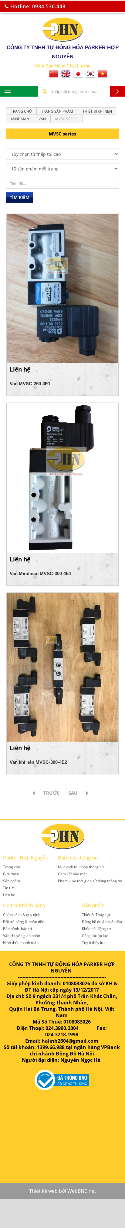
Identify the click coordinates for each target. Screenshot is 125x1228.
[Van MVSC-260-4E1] (62, 288)
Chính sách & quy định (21, 915)
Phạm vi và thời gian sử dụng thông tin (90, 881)
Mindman (20, 119)
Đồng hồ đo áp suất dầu (102, 922)
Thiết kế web (43, 1191)
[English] (65, 76)
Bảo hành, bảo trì (17, 929)
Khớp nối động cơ (96, 929)
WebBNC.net (81, 1191)
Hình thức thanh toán (21, 943)
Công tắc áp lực (95, 936)
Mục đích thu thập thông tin (81, 867)
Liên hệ (9, 895)
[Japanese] (78, 76)
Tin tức (9, 888)
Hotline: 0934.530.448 (37, 6)
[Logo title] (62, 29)
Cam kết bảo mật (72, 874)
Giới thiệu (11, 874)
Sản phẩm (11, 881)
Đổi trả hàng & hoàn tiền (23, 922)
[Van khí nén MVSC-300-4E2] (62, 666)
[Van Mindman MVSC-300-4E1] (62, 477)
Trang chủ (21, 111)
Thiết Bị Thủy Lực (96, 915)
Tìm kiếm (19, 197)
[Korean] (90, 76)
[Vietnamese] (102, 76)
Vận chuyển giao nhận (21, 936)
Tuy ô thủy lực (93, 943)
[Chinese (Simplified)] (53, 76)
